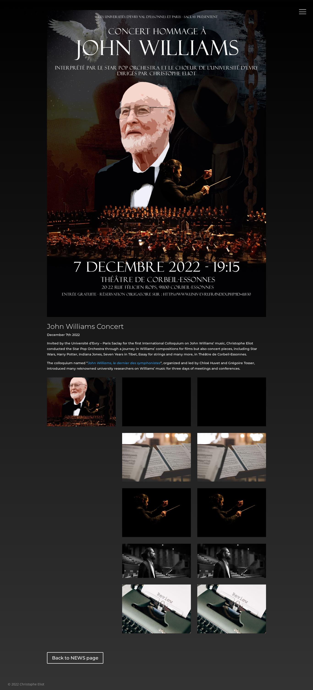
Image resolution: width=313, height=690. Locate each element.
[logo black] (156, 425)
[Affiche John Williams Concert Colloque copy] (81, 425)
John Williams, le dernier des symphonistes (124, 363)
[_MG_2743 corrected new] (156, 536)
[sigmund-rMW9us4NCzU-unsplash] (156, 480)
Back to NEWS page (75, 658)
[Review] (156, 632)
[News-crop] (156, 577)
